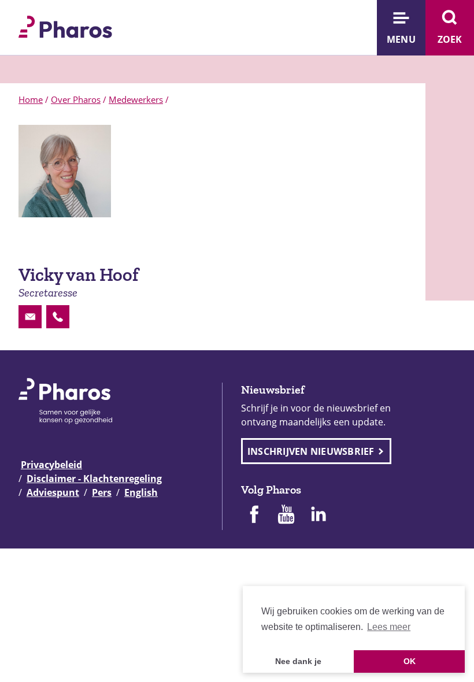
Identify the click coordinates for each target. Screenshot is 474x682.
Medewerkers (136, 99)
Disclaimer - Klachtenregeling (94, 478)
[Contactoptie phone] (57, 316)
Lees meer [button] (388, 627)
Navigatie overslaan (48, 12)
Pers (102, 492)
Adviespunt (53, 492)
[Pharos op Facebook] (253, 515)
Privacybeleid (51, 464)
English (141, 492)
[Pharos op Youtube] (286, 515)
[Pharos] (65, 25)
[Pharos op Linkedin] (318, 515)
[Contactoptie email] (30, 316)
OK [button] (409, 661)
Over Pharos (76, 99)
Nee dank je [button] (298, 661)
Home (30, 99)
